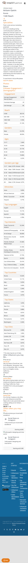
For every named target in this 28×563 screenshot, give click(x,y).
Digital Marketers (14, 477)
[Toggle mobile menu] (25, 3)
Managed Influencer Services (22, 501)
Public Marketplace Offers (14, 496)
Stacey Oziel (6, 395)
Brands (13, 470)
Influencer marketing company (22, 508)
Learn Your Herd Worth (22, 494)
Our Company (22, 469)
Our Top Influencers (14, 486)
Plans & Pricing (13, 481)
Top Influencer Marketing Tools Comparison (22, 484)
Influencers (14, 473)
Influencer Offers (14, 491)
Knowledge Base (22, 474)
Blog (21, 477)
